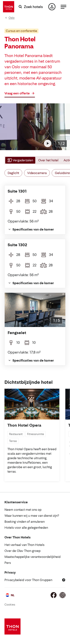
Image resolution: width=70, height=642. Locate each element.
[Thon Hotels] (8, 6)
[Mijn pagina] (51, 6)
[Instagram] (63, 595)
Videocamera (37, 173)
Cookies (9, 604)
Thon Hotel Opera (24, 425)
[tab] (19, 160)
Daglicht (13, 173)
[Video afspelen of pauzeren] (47, 143)
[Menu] (63, 6)
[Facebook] (54, 595)
